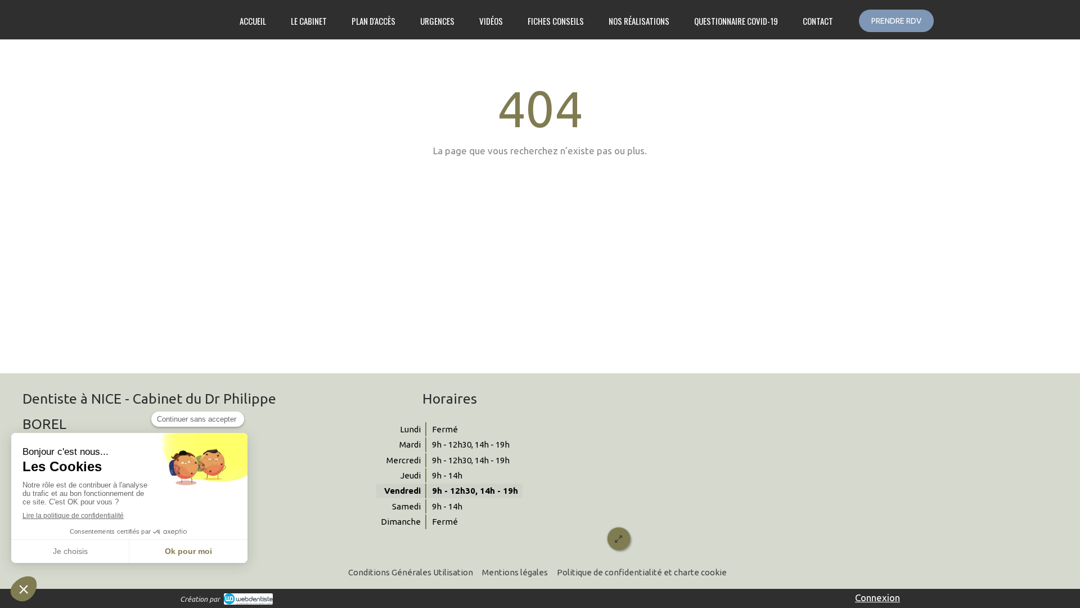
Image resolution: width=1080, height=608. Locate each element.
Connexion (877, 597)
